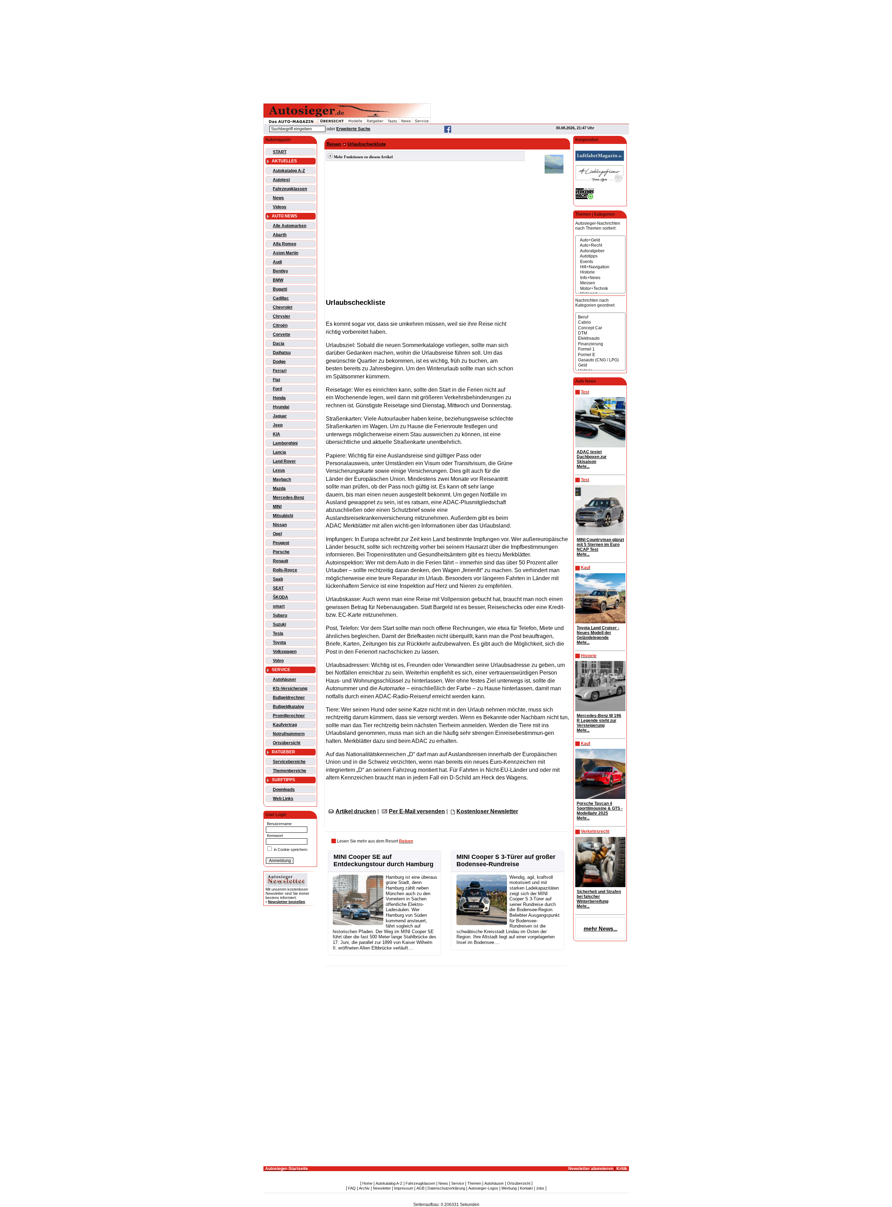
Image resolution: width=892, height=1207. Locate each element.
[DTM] (600, 333)
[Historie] (600, 272)
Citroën (280, 325)
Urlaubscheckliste (366, 144)
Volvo (278, 660)
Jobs (540, 1188)
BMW (278, 280)
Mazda (279, 488)
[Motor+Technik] (600, 288)
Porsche (281, 551)
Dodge (279, 361)
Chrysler (281, 316)
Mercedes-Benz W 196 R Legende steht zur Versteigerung (599, 720)
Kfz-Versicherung (290, 688)
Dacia (278, 343)
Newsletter (382, 1188)
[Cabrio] (600, 322)
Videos (279, 207)
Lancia (279, 452)
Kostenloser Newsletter (487, 811)
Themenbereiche (289, 770)
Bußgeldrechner (289, 697)
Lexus (279, 470)
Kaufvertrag (285, 724)
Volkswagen (285, 651)
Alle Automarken (289, 225)
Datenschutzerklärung (446, 1188)
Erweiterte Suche (353, 128)
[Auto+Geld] (600, 240)
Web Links (283, 798)
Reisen (333, 144)
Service (457, 1183)
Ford (277, 388)
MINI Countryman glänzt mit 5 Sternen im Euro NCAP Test (600, 544)
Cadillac (281, 298)
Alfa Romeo (284, 243)
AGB (420, 1188)
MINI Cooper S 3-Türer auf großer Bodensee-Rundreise (505, 860)
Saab (278, 579)
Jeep (278, 425)
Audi (277, 262)
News (278, 197)
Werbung (509, 1188)
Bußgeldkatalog (288, 706)
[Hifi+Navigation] (600, 267)
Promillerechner (289, 715)
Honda (279, 397)
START (279, 151)
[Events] (600, 261)
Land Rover (284, 461)
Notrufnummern (289, 733)
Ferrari (279, 370)
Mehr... (583, 466)
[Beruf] (600, 317)
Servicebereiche (289, 761)
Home (367, 1183)
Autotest (281, 179)
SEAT (278, 588)
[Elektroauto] (600, 338)
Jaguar (280, 416)
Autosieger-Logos (483, 1188)
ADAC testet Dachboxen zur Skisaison (592, 456)
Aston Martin (285, 253)
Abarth (279, 234)
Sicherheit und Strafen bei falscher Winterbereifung (599, 896)
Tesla (278, 633)
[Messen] (600, 283)
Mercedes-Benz (288, 497)
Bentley (280, 271)
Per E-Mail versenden (417, 811)
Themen (474, 1183)
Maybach (282, 479)
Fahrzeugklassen (290, 188)
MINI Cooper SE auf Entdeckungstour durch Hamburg (383, 860)
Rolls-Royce (285, 570)
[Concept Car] (600, 328)
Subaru (280, 615)
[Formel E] (600, 355)
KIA (276, 434)
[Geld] (600, 365)
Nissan (280, 524)
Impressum (403, 1188)
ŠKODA (280, 597)
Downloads (284, 789)
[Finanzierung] (600, 344)
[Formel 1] (600, 349)
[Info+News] (600, 277)
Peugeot (281, 542)
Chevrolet (282, 307)
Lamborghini (285, 443)
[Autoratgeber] (600, 251)
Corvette (281, 334)
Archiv (364, 1188)
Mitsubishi (283, 515)
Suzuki (279, 624)
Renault (280, 561)
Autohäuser (284, 679)
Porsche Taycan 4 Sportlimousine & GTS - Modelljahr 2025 (600, 808)
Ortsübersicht (286, 742)
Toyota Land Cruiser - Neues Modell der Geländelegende (598, 632)
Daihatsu (282, 352)
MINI (277, 506)
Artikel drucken (356, 811)
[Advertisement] (446, 50)
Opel (277, 533)
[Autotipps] (600, 256)
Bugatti (280, 289)
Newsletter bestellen (286, 902)
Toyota (279, 642)
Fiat (276, 379)
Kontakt (526, 1188)
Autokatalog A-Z (289, 170)
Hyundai (281, 407)
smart (279, 606)
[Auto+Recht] (600, 245)
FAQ (352, 1188)
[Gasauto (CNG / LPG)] (600, 360)
